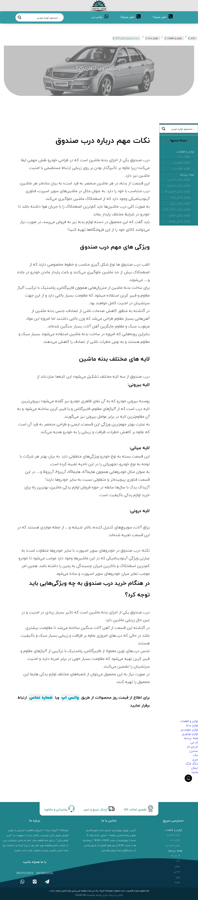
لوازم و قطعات (174, 38)
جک (195, 755)
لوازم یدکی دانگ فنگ (176, 209)
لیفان (194, 768)
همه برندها (187, 175)
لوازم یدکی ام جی (179, 179)
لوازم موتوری (182, 162)
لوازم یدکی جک (180, 197)
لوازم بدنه (153, 38)
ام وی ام (192, 747)
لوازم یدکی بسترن (178, 185)
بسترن (193, 751)
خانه (193, 38)
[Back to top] (188, 778)
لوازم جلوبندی (181, 168)
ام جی (194, 742)
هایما (195, 772)
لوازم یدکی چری (180, 203)
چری (195, 759)
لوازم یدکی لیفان (179, 215)
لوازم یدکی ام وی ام (177, 191)
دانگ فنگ (191, 764)
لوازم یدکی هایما (179, 221)
